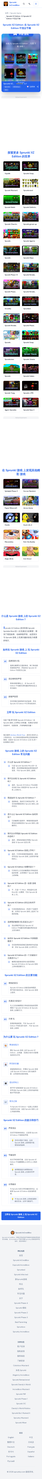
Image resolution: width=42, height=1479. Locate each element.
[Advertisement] (21, 119)
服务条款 (21, 1356)
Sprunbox (21, 1327)
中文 (31, 1437)
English (11, 1437)
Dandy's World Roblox (21, 1408)
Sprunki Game (15, 13)
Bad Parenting (21, 1322)
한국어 (11, 1451)
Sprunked (21, 1269)
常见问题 (21, 1293)
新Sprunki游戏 (21, 1279)
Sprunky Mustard (21, 1418)
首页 (6, 13)
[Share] (38, 87)
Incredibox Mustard (21, 1389)
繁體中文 (11, 1442)
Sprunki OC (21, 1403)
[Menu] (36, 3)
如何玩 (21, 1289)
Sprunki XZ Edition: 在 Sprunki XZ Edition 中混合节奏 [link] (18, 17)
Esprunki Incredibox (21, 1265)
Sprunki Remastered (21, 1380)
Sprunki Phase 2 (21, 1312)
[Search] (23, 3)
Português (11, 1456)
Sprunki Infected (21, 1274)
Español (31, 1451)
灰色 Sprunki (21, 1370)
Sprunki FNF (21, 1394)
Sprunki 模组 (21, 1308)
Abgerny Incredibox (21, 1375)
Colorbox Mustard (21, 1365)
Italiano (31, 1456)
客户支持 (21, 1346)
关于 (21, 1298)
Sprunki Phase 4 (21, 1303)
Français (31, 1447)
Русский (10, 1461)
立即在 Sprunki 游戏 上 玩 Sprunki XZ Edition (21, 1215)
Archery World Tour (17, 735)
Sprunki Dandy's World (21, 1384)
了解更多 (21, 1360)
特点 (21, 1284)
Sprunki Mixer (21, 1422)
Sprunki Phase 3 (21, 1317)
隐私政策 (21, 1351)
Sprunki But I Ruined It (21, 1413)
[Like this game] (28, 87)
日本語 (31, 1442)
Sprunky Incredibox (21, 1331)
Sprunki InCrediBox (21, 1260)
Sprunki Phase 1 (21, 1399)
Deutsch (11, 1447)
